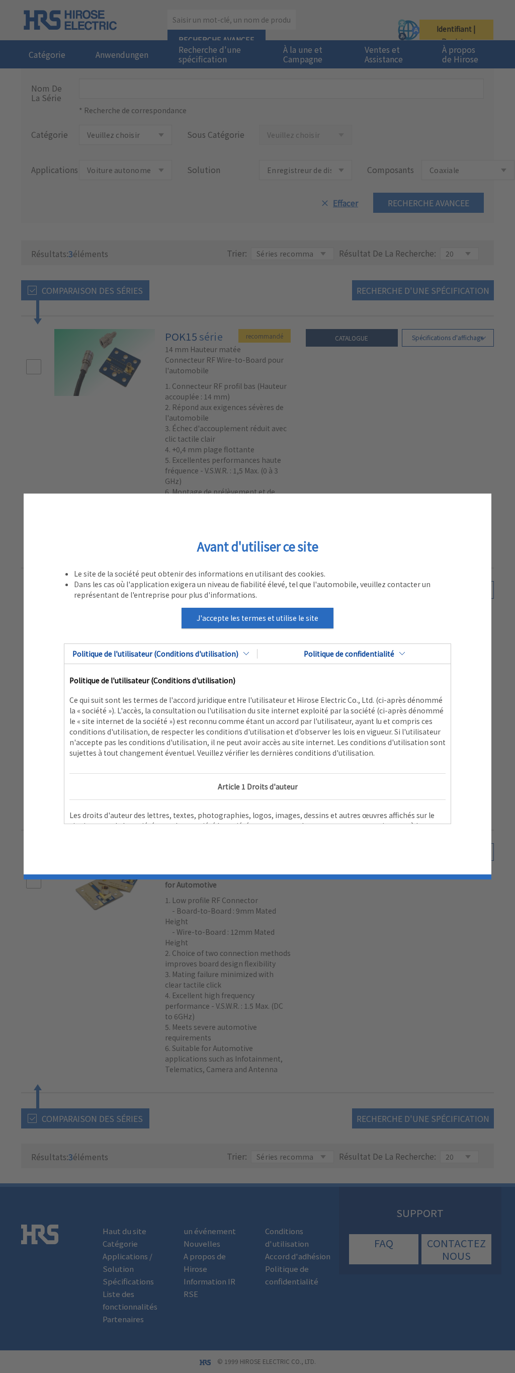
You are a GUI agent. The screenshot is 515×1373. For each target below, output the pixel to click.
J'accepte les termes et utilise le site (257, 618)
